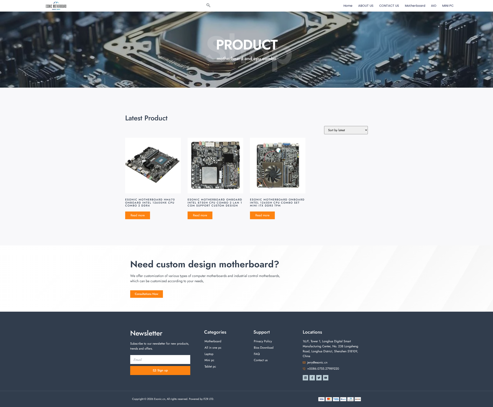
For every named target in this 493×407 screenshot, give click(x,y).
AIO (433, 5)
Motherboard (415, 5)
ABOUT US (365, 5)
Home (347, 5)
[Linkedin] (305, 377)
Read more (138, 215)
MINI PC (448, 5)
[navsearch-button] (208, 6)
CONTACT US (389, 5)
